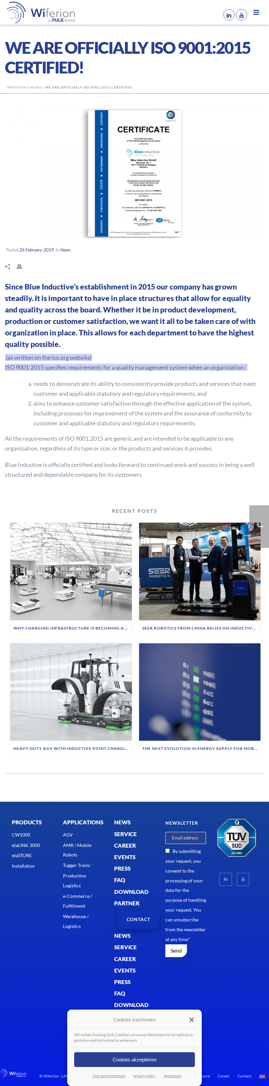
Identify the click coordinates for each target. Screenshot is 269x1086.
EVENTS (124, 857)
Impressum (172, 1076)
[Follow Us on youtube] (243, 879)
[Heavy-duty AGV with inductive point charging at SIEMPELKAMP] (71, 692)
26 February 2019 (36, 249)
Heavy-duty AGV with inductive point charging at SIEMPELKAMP (72, 748)
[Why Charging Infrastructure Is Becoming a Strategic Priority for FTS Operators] (71, 571)
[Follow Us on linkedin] (225, 879)
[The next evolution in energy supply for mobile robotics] (200, 692)
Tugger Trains (76, 865)
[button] (191, 1019)
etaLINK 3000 (26, 845)
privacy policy (144, 1076)
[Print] (23, 266)
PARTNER (126, 903)
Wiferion (17, 87)
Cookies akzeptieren (134, 1059)
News (36, 87)
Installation (23, 866)
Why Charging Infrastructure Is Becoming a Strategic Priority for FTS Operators (72, 628)
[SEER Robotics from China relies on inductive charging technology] (200, 571)
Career (224, 1076)
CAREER (125, 845)
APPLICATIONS (83, 822)
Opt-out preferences (109, 1076)
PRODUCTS (27, 822)
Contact (244, 1076)
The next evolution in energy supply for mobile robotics (201, 748)
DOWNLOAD (131, 891)
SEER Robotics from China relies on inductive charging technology (201, 628)
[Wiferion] (31, 12)
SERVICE (125, 834)
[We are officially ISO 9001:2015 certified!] (134, 173)
